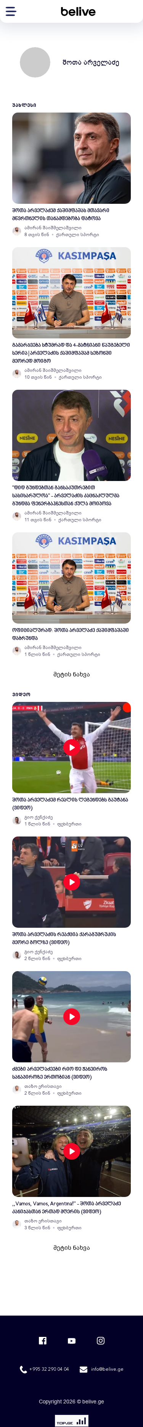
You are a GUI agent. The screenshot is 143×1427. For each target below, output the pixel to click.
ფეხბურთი (69, 824)
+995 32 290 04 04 (49, 1369)
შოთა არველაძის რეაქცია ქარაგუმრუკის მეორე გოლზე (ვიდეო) (64, 939)
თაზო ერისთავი (43, 1086)
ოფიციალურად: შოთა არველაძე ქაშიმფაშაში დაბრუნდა (70, 634)
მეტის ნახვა (71, 674)
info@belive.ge (107, 1369)
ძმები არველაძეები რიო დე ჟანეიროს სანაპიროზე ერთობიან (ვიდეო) (59, 1073)
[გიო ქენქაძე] (16, 820)
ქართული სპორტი (77, 235)
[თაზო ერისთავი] (16, 1089)
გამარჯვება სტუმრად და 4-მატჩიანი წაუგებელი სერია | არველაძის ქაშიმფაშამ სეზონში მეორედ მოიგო (71, 353)
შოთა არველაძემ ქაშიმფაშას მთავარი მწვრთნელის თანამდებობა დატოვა (60, 215)
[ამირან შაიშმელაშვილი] (16, 231)
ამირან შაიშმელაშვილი (53, 228)
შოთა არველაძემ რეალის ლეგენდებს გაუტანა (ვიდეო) (70, 804)
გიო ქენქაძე (38, 817)
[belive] (78, 11)
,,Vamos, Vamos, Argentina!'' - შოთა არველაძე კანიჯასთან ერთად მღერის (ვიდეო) (66, 1208)
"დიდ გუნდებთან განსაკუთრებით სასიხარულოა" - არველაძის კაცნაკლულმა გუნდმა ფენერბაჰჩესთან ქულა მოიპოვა (65, 496)
